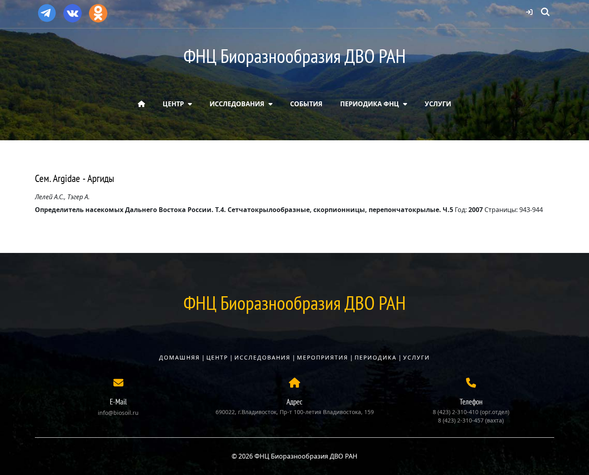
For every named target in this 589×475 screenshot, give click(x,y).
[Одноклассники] (98, 10)
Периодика (376, 357)
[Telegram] (47, 9)
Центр (217, 357)
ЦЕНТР (173, 103)
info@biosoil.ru (118, 412)
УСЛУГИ (438, 103)
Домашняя (179, 357)
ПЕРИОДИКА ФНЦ (369, 103)
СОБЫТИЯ (306, 103)
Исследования (262, 357)
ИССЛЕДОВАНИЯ (237, 103)
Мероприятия (322, 357)
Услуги (416, 357)
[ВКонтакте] (73, 10)
